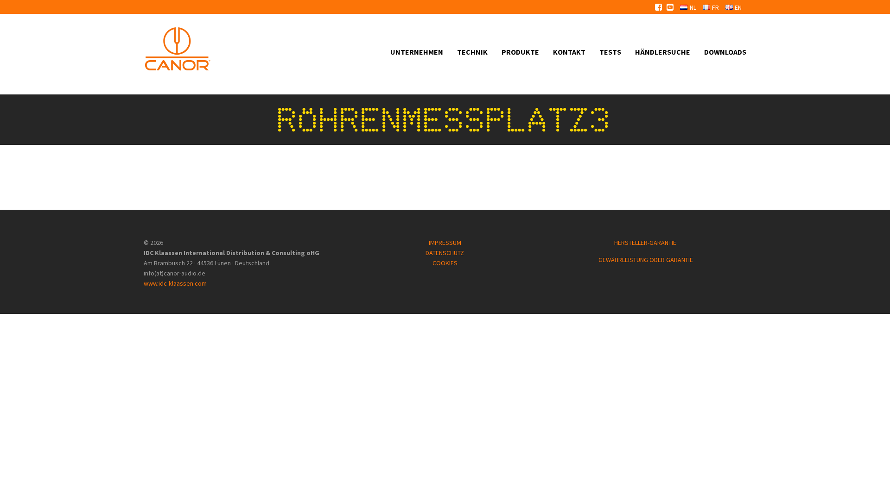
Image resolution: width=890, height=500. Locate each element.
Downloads (725, 51)
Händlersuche (662, 51)
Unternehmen (416, 51)
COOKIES (445, 263)
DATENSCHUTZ (445, 253)
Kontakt (569, 51)
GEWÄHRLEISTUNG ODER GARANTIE (645, 260)
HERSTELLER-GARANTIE (646, 242)
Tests (610, 51)
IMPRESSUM (445, 242)
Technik (472, 51)
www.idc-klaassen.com (175, 283)
